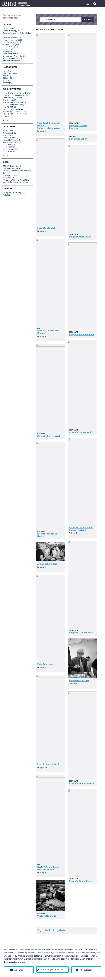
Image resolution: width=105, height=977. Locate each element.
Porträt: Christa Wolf (48, 764)
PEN (13, 114)
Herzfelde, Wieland (12, 140)
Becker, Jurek (9, 133)
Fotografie (8, 192)
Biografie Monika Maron (81, 783)
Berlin (19, 168)
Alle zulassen (86, 970)
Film (6, 114)
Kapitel (7, 75)
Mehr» (5, 120)
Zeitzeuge (8, 82)
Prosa (6, 116)
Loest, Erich (9, 144)
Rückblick (8, 80)
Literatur (8, 97)
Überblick (8, 95)
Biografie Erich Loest (80, 236)
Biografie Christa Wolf (80, 432)
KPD (6, 107)
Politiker (22, 114)
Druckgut (20, 192)
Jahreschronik (10, 73)
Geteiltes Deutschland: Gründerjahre (17, 34)
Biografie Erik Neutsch (49, 436)
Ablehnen (18, 970)
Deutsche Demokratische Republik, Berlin (17, 171)
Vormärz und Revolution (14, 56)
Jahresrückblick (22, 93)
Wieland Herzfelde (46, 916)
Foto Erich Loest (46, 664)
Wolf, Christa (9, 130)
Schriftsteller (9, 100)
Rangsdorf (8, 177)
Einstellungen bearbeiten (52, 969)
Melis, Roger (9, 147)
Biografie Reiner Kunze (81, 633)
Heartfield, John (10, 137)
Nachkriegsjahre (11, 53)
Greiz (17, 175)
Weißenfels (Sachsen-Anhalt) (15, 180)
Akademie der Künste (13, 109)
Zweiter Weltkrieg (11, 60)
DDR (18, 97)
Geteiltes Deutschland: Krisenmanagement (12, 38)
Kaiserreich (9, 49)
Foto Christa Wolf (46, 228)
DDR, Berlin (8, 168)
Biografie (8, 71)
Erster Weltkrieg (11, 30)
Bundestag (8, 111)
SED (5, 104)
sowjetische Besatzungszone (15, 182)
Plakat (6, 195)
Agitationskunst (17, 104)
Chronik (8, 93)
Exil (23, 102)
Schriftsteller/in (11, 102)
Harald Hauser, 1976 (79, 680)
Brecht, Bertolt (10, 135)
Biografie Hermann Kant (81, 334)
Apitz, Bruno (9, 151)
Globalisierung (10, 47)
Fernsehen (21, 111)
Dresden (7, 175)
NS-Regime (9, 51)
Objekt (7, 78)
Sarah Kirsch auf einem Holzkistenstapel (81, 528)
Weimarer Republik (12, 58)
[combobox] (60, 19)
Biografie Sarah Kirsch (80, 881)
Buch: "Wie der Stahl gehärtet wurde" (48, 868)
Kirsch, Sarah (9, 142)
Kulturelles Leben (78, 139)
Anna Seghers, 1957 (47, 564)
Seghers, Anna (10, 149)
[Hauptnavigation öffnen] (87, 3)
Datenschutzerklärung (14, 962)
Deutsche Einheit (11, 28)
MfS (13, 107)
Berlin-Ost (15, 166)
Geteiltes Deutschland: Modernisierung (12, 43)
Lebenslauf (21, 95)
